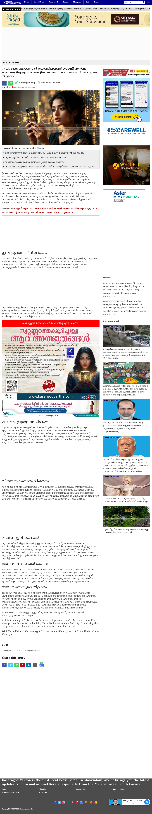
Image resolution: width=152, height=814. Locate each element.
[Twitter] (59, 802)
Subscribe (43, 793)
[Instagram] (63, 802)
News (18, 650)
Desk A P (8, 87)
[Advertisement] (73, 43)
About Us (42, 789)
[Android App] (85, 801)
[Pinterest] (77, 802)
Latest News (39, 2)
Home (26, 2)
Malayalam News (32, 650)
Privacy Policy (119, 789)
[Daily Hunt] (90, 801)
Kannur (65, 2)
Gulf (87, 2)
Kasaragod (53, 2)
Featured (107, 278)
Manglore (77, 2)
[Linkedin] (68, 802)
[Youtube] (72, 802)
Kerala (96, 2)
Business (15, 63)
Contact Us (80, 789)
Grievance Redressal (10, 793)
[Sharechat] (95, 801)
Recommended (111, 322)
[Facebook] (55, 802)
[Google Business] (80, 801)
